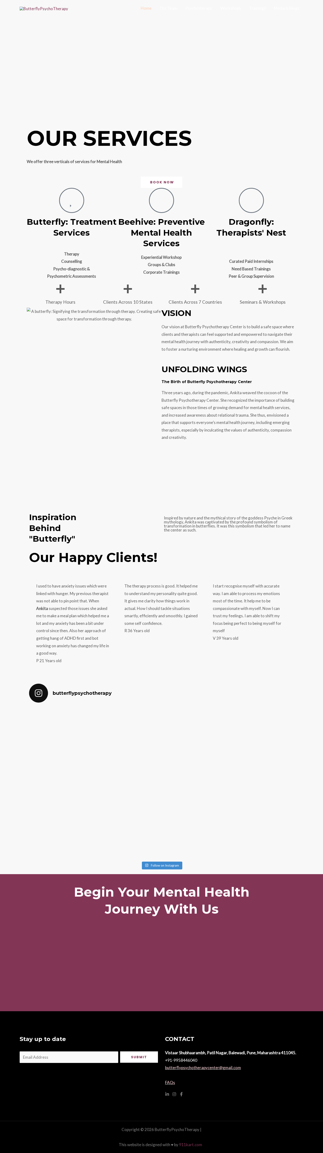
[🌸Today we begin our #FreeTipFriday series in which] (128, 768)
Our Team (168, 8)
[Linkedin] (167, 1094)
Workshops (230, 8)
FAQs (170, 1082)
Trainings (257, 8)
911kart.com (191, 1144)
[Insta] (174, 1094)
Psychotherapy (198, 8)
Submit (139, 1057)
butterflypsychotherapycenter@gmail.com (203, 1067)
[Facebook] (181, 1094)
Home (146, 8)
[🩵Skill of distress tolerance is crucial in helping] (61, 775)
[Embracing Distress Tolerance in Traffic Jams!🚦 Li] (262, 775)
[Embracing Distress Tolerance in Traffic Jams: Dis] (195, 782)
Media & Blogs (286, 8)
